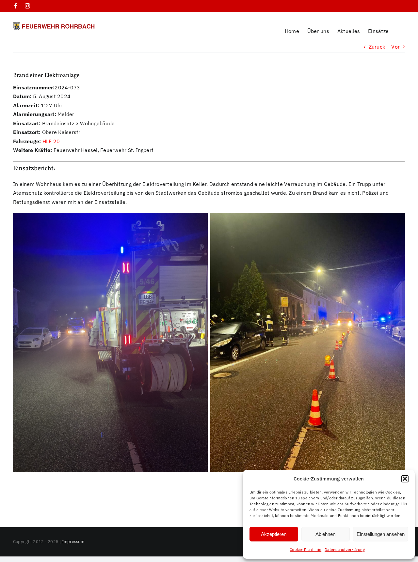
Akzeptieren (273, 534)
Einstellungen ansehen (381, 534)
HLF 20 (51, 141)
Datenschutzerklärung (345, 549)
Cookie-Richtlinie (305, 549)
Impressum (73, 541)
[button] (405, 479)
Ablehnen (325, 534)
